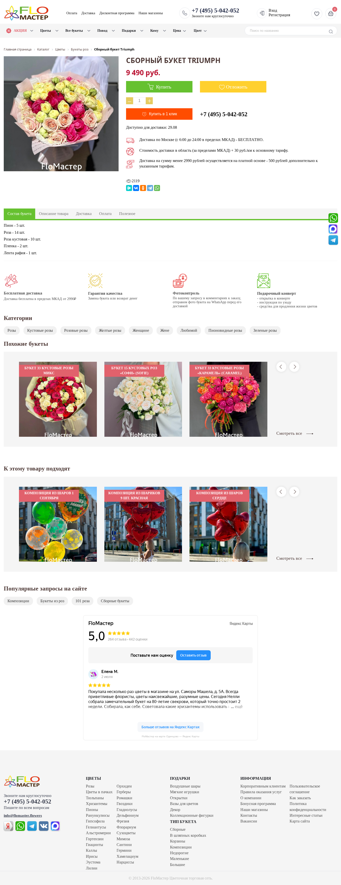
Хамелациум (127, 856)
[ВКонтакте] (136, 188)
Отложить (236, 87)
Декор (175, 810)
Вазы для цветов (184, 804)
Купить (163, 87)
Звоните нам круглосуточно (215, 13)
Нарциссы (125, 862)
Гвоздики (125, 804)
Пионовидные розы (225, 330)
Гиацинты (94, 844)
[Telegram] (150, 188)
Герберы (124, 792)
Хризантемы (96, 804)
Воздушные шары (185, 786)
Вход (273, 10)
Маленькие (179, 858)
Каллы (91, 850)
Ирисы (92, 856)
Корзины (177, 841)
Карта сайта (300, 821)
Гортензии (95, 839)
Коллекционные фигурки (191, 815)
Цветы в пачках (99, 792)
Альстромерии (98, 833)
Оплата (71, 13)
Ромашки (124, 798)
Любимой (188, 330)
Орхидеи (124, 786)
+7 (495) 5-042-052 (223, 114)
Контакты (248, 815)
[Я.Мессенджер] (129, 188)
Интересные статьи (306, 815)
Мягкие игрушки (184, 792)
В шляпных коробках (188, 835)
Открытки (178, 798)
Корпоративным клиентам (263, 786)
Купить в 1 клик (163, 114)
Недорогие (179, 853)
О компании (250, 798)
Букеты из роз (52, 601)
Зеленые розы (265, 330)
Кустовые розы (40, 330)
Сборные (177, 829)
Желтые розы (110, 330)
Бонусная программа (258, 804)
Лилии (91, 868)
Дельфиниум (128, 815)
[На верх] (32, 781)
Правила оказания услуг (261, 792)
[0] (330, 13)
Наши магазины (151, 13)
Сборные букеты (115, 601)
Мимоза (123, 839)
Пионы (92, 810)
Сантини (124, 844)
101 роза (82, 601)
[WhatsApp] (157, 188)
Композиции (18, 601)
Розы (11, 330)
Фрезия (123, 821)
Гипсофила (95, 821)
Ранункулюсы (98, 815)
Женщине (141, 330)
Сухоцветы (126, 833)
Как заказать (300, 798)
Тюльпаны (95, 798)
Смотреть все (289, 433)
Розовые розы (76, 330)
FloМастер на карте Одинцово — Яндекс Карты (170, 736)
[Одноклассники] (143, 188)
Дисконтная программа (116, 13)
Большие (177, 864)
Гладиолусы (127, 810)
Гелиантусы (96, 827)
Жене (164, 330)
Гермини (124, 850)
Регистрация (279, 15)
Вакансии (248, 821)
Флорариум (126, 827)
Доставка (88, 13)
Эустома (93, 862)
